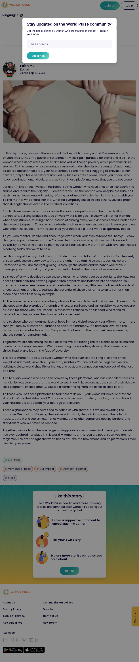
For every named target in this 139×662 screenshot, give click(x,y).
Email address (38, 44)
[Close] (111, 23)
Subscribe (38, 55)
